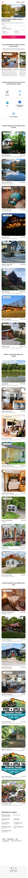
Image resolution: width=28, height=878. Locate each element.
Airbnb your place (20, 2)
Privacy (11, 871)
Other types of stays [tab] (6, 815)
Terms (15, 871)
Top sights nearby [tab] (16, 815)
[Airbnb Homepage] (3, 2)
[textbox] (7, 33)
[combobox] (13, 28)
